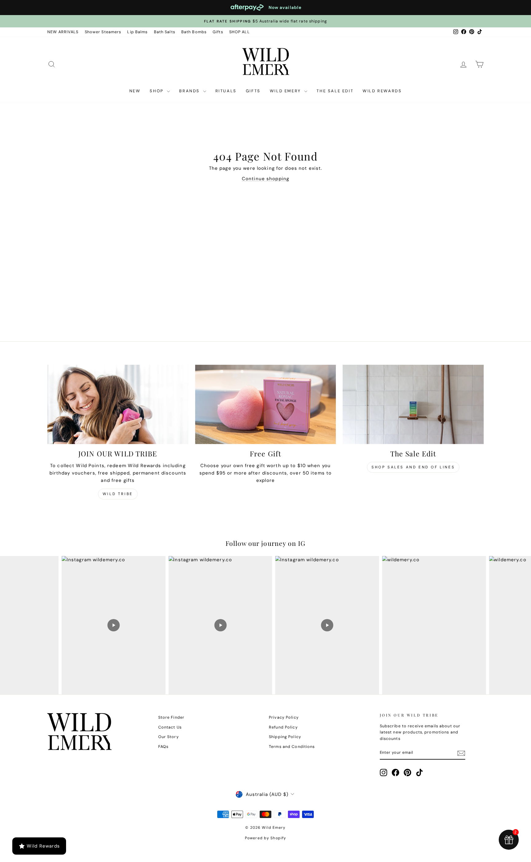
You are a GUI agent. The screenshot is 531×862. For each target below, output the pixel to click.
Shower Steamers (103, 31)
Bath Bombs (193, 31)
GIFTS (253, 90)
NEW (135, 90)
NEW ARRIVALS (63, 31)
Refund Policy (283, 727)
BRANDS (190, 90)
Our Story (168, 736)
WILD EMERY (286, 90)
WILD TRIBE (118, 493)
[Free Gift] (265, 404)
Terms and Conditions (292, 746)
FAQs (163, 746)
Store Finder (171, 717)
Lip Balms (137, 31)
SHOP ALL (239, 31)
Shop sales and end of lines (413, 467)
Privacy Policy (284, 717)
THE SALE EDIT (335, 90)
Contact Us (170, 727)
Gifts (218, 31)
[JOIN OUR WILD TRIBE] (117, 404)
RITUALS (226, 90)
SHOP (157, 90)
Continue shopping (265, 179)
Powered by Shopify (265, 838)
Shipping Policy (285, 736)
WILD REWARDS (382, 90)
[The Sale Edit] (413, 404)
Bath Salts (164, 31)
